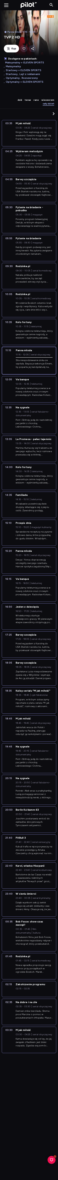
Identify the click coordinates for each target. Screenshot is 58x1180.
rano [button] (36, 100)
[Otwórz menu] (6, 5)
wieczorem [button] (47, 100)
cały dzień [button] (48, 103)
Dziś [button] (20, 100)
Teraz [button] (28, 100)
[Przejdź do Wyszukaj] (51, 5)
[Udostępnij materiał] (32, 48)
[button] (53, 113)
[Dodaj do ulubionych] (24, 48)
